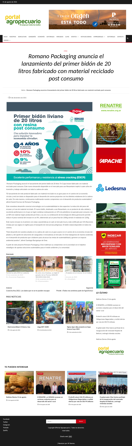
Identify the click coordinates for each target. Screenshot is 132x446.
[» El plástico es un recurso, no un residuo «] (78, 264)
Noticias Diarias (11, 373)
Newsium (61, 443)
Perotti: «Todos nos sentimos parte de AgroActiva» (74, 289)
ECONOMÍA (41, 37)
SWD (70, 436)
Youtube (5, 428)
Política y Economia (106, 373)
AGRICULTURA (22, 37)
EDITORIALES (50, 37)
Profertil (72, 373)
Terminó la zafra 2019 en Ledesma (17, 273)
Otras (65, 51)
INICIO (5, 37)
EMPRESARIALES (98, 37)
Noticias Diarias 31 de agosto (106, 299)
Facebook (6, 419)
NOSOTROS (12, 37)
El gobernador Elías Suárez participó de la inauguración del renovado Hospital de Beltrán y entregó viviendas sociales (110, 330)
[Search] (127, 39)
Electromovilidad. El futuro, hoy (19, 327)
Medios (6, 40)
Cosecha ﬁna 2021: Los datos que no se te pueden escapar (28, 289)
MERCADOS (59, 37)
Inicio (23, 90)
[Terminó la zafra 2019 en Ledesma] (20, 264)
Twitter (5, 422)
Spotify (5, 430)
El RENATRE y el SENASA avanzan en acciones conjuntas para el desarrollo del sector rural (110, 308)
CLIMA (67, 37)
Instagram (6, 425)
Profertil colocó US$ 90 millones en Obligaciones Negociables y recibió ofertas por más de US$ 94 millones (110, 319)
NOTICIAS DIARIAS (86, 37)
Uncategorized (80, 373)
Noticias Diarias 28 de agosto (106, 339)
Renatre (40, 373)
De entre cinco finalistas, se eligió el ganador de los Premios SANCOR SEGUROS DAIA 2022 (47, 275)
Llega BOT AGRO (43, 327)
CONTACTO (120, 37)
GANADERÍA (32, 37)
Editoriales (111, 37)
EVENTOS (74, 37)
